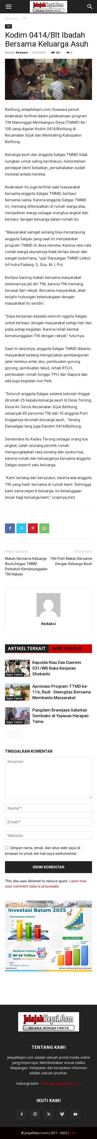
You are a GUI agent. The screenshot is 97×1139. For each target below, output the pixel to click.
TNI (24, 18)
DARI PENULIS (66, 648)
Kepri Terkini (14, 674)
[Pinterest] (33, 528)
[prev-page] (8, 734)
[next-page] (16, 734)
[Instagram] (35, 1114)
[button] (8, 6)
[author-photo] (48, 617)
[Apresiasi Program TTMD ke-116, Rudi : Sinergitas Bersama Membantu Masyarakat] (17, 692)
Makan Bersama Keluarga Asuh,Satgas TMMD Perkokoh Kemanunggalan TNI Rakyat (26, 566)
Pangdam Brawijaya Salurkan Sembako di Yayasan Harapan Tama (60, 716)
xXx (73, 1133)
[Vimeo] (62, 1114)
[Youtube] (75, 1114)
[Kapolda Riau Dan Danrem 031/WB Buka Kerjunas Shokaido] (17, 668)
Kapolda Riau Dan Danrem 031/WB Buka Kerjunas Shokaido (56, 668)
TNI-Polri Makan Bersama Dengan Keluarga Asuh (71, 561)
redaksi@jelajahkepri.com (60, 1083)
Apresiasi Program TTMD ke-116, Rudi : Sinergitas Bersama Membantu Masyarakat (61, 692)
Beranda (11, 18)
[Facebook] (10, 528)
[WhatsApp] (44, 528)
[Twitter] (21, 528)
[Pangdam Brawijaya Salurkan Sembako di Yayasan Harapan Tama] (17, 715)
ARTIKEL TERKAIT (27, 648)
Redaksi (22, 52)
